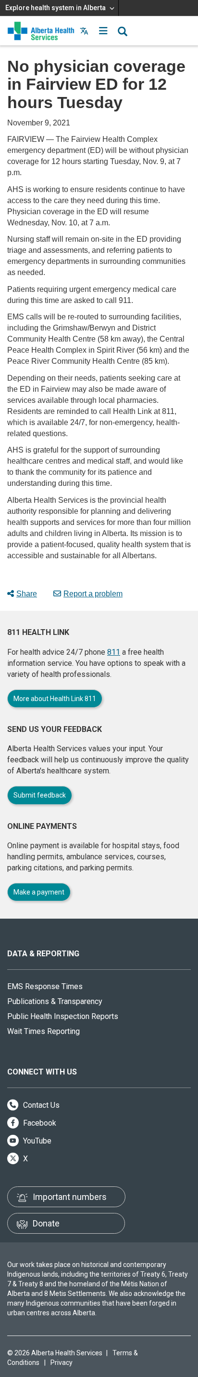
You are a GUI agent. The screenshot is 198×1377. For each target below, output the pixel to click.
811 (113, 652)
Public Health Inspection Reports (62, 1016)
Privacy (61, 1362)
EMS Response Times (45, 986)
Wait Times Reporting (43, 1031)
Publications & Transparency (54, 1001)
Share (26, 594)
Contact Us (40, 1105)
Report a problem (93, 594)
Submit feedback (39, 795)
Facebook (38, 1123)
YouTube (36, 1140)
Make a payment (38, 892)
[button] (103, 31)
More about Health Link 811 (54, 698)
